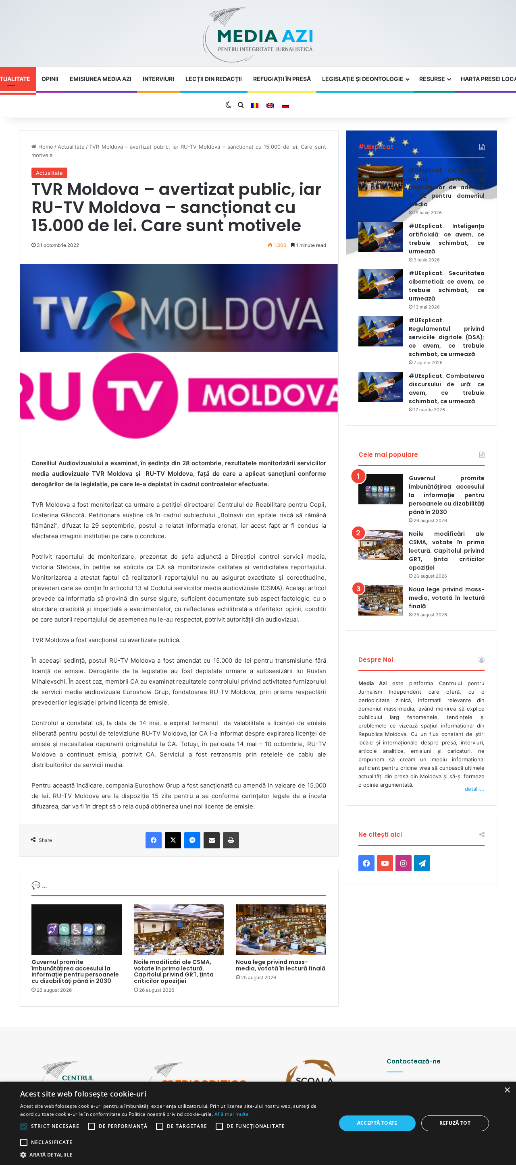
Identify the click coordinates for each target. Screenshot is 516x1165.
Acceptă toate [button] (377, 1122)
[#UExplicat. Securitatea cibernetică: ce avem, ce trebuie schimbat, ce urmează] (380, 284)
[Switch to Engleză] (270, 105)
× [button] (507, 1090)
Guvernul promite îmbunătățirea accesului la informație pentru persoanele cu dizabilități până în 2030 (75, 971)
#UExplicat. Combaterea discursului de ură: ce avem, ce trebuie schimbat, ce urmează (447, 388)
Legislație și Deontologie (363, 78)
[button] (173, 1154)
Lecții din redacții (213, 78)
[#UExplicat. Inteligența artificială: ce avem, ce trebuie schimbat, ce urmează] (380, 237)
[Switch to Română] (254, 105)
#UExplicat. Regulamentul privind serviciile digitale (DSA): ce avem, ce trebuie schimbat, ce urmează (447, 337)
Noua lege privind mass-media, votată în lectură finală (280, 965)
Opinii (50, 78)
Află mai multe (231, 1114)
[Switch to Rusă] (285, 105)
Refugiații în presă (282, 78)
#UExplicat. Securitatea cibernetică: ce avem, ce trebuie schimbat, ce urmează (447, 286)
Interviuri (158, 78)
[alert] (258, 1123)
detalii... (475, 789)
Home (44, 146)
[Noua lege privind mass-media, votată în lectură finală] (281, 929)
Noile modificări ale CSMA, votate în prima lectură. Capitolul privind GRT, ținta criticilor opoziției (174, 971)
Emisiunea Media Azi (100, 78)
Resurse (432, 78)
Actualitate (71, 146)
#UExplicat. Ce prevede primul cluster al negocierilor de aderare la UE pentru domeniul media (447, 187)
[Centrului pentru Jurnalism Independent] (258, 35)
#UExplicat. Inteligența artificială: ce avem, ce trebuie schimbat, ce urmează (447, 238)
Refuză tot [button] (454, 1122)
